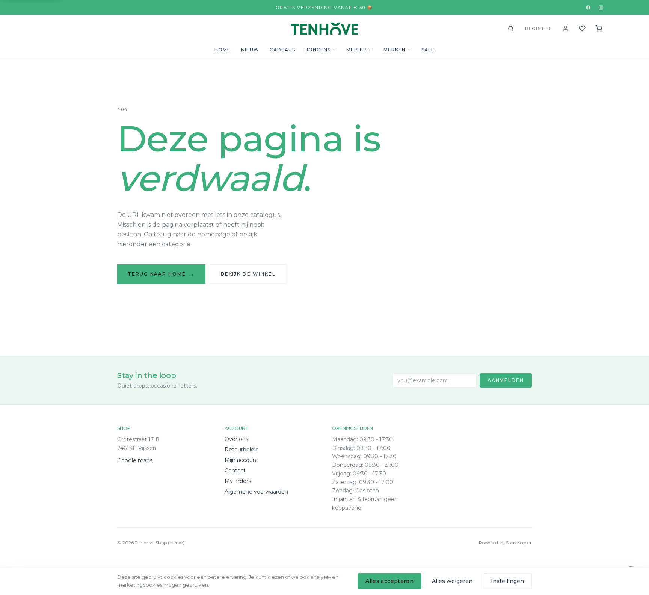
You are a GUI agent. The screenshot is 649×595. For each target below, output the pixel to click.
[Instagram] (600, 7)
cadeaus (282, 50)
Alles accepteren (389, 581)
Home (222, 50)
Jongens (318, 50)
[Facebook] (588, 7)
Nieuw (250, 50)
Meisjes (357, 50)
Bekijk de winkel (248, 274)
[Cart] (598, 28)
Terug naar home (161, 274)
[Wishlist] (582, 28)
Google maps (134, 460)
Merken (394, 50)
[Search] (511, 28)
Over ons (236, 439)
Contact (235, 470)
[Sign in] (565, 28)
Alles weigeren (452, 581)
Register (538, 28)
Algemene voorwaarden (256, 491)
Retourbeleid (242, 449)
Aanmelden (506, 380)
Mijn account (241, 460)
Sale (428, 50)
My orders (238, 481)
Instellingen (507, 581)
